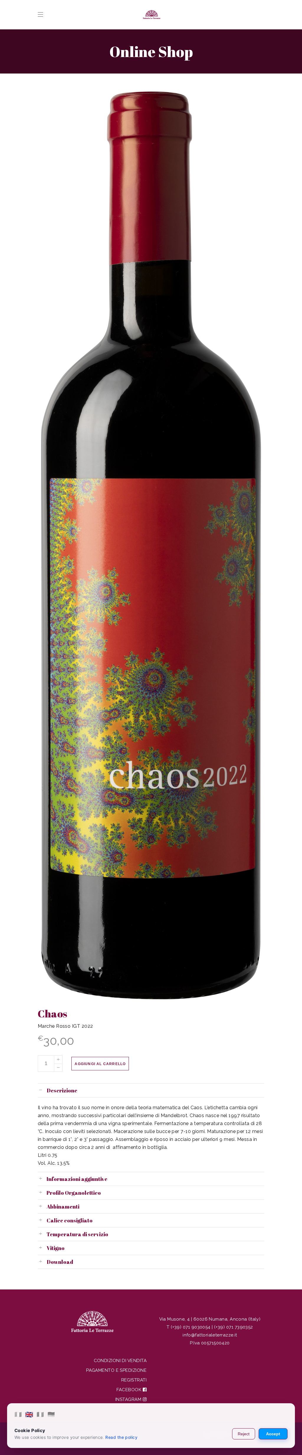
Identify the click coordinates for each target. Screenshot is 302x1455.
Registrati (134, 1380)
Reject (244, 1433)
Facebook (129, 1389)
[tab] (151, 1090)
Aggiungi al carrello (100, 1064)
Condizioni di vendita (120, 1360)
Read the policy (121, 1437)
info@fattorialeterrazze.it (210, 1335)
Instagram (129, 1399)
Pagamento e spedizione (116, 1370)
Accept (273, 1433)
